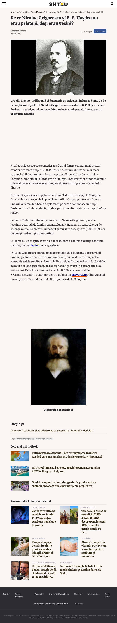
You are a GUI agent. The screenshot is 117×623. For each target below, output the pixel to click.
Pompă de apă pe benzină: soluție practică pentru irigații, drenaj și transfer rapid (42, 549)
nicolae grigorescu (44, 438)
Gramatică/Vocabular (58, 594)
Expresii (78, 594)
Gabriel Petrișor (18, 30)
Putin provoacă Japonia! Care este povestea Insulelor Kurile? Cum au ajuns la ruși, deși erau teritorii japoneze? (67, 454)
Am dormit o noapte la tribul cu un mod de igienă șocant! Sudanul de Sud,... (81, 569)
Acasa (14, 12)
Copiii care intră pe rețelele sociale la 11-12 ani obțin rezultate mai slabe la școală (44, 518)
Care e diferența (19, 595)
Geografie (39, 594)
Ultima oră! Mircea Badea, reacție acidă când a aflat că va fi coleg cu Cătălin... (44, 571)
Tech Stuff (107, 595)
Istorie (6, 594)
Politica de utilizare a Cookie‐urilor (51, 603)
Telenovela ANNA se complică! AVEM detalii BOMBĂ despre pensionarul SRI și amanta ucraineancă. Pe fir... (93, 521)
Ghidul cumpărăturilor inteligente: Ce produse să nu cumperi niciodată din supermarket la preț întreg (64, 484)
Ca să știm (23, 12)
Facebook (100, 31)
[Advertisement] (58, 140)
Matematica (93, 594)
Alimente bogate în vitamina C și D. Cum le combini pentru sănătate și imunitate (93, 549)
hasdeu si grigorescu (25, 438)
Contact (79, 603)
